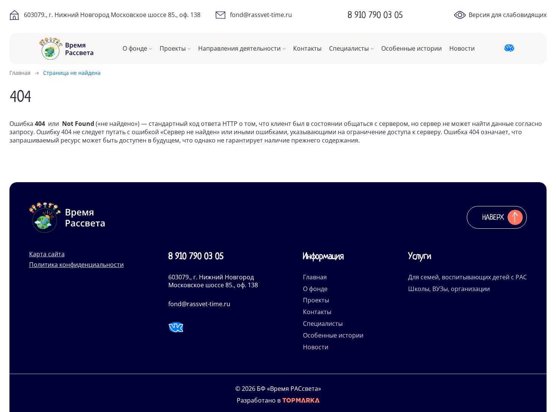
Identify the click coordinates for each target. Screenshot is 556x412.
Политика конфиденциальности (76, 264)
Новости (462, 49)
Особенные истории (411, 49)
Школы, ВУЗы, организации (449, 289)
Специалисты (349, 49)
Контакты (307, 49)
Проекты (173, 49)
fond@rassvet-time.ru (261, 15)
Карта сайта (47, 254)
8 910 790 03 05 (375, 14)
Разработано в (259, 400)
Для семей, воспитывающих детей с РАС (467, 277)
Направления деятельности (239, 49)
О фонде (135, 49)
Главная (315, 277)
